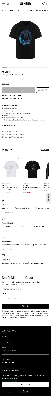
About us (5, 230)
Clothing (29, 10)
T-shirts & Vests (42, 10)
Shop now (45, 150)
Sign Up (25, 306)
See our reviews (8, 212)
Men (11, 10)
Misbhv (19, 10)
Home (4, 10)
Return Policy (7, 249)
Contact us (6, 267)
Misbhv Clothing (18, 134)
